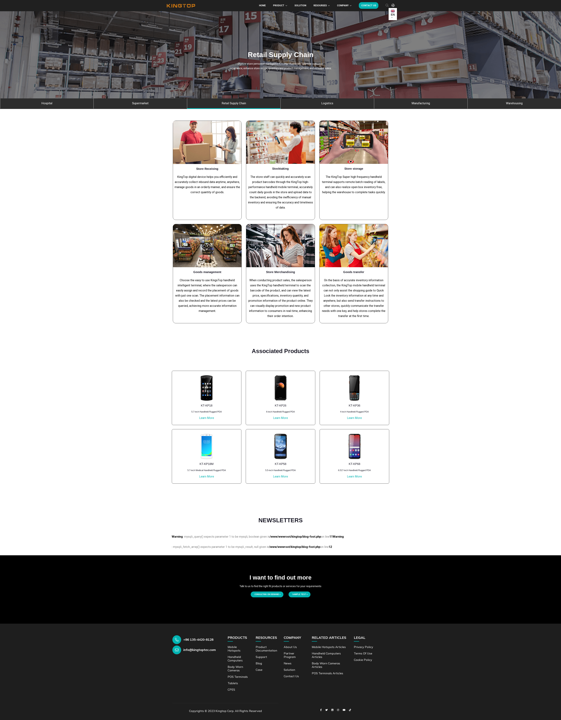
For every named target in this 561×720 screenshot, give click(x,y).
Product (278, 5)
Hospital (46, 103)
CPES (231, 689)
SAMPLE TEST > (300, 594)
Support (261, 657)
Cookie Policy (363, 660)
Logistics (327, 103)
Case (259, 670)
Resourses (320, 5)
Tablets (233, 683)
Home (262, 5)
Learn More (206, 418)
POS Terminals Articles (327, 673)
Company (343, 5)
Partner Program (290, 655)
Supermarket (140, 103)
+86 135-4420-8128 (198, 640)
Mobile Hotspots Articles (329, 647)
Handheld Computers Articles (326, 655)
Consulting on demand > (267, 594)
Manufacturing (421, 103)
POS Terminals (238, 677)
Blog (259, 663)
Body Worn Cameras (235, 668)
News (287, 663)
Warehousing (514, 103)
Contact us (368, 5)
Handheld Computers (235, 658)
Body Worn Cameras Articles (326, 665)
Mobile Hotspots (234, 648)
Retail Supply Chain (234, 103)
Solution (300, 5)
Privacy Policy (363, 647)
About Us (290, 647)
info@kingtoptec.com (199, 650)
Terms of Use (363, 653)
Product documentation (266, 648)
